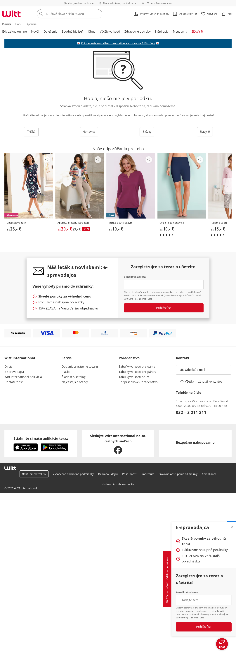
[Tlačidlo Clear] (98, 13)
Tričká (31, 132)
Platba (66, 372)
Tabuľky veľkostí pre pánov (137, 372)
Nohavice (89, 132)
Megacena (180, 31)
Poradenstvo (129, 358)
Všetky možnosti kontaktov (203, 381)
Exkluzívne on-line (14, 31)
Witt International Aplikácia (23, 377)
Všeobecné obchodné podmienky (73, 474)
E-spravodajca (14, 372)
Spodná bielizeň (73, 31)
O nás (8, 367)
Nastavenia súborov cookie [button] (118, 484)
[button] (227, 186)
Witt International (19, 358)
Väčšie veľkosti (110, 31)
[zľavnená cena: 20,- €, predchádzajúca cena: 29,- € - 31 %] (79, 186)
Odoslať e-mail (199, 371)
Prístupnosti (129, 474)
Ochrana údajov (108, 474)
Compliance (209, 474)
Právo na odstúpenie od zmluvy (178, 474)
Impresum (148, 474)
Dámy (6, 24)
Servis (67, 358)
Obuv (91, 31)
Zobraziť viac (197, 617)
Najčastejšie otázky (75, 382)
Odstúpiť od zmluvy (34, 474)
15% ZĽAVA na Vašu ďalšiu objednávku (167, 581)
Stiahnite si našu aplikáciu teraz (41, 438)
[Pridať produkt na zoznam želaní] (47, 159)
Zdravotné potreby (137, 31)
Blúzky (147, 132)
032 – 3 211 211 (191, 412)
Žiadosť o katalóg (74, 377)
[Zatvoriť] (232, 526)
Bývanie (31, 24)
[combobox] (77, 13)
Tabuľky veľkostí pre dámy (137, 367)
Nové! (35, 31)
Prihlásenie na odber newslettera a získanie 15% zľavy (118, 43)
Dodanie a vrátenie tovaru (80, 367)
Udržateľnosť (13, 382)
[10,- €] (181, 186)
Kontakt (182, 358)
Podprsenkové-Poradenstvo (138, 382)
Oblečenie (50, 31)
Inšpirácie (162, 31)
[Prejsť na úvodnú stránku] (11, 13)
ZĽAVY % (197, 31)
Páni (18, 24)
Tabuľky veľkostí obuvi (134, 377)
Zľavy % (205, 132)
